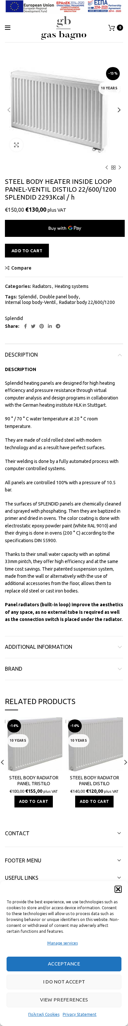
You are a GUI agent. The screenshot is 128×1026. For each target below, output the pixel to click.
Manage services (62, 943)
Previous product (106, 168)
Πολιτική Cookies (43, 1014)
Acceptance (64, 963)
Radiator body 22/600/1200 (87, 302)
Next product (120, 168)
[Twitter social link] (33, 326)
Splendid (27, 296)
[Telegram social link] (58, 326)
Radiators (42, 286)
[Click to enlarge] (16, 144)
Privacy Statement (79, 1014)
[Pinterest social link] (41, 326)
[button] (118, 889)
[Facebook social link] (25, 326)
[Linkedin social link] (50, 326)
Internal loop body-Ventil (30, 302)
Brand (13, 669)
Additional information (38, 647)
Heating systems (72, 286)
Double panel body (59, 296)
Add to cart (26, 250)
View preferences (64, 999)
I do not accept (64, 981)
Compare (21, 268)
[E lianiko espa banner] (64, 6)
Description (21, 355)
